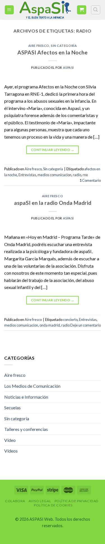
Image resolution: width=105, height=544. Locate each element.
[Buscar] (96, 9)
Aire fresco (38, 45)
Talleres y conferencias (26, 429)
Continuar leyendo (52, 150)
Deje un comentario (85, 325)
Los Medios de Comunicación (32, 386)
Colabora (15, 501)
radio (77, 175)
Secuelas (12, 407)
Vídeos (11, 450)
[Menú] (9, 10)
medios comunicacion (54, 175)
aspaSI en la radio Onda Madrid (52, 202)
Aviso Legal (40, 501)
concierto (70, 319)
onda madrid (49, 325)
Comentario (90, 180)
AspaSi (68, 67)
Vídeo (10, 440)
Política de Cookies (53, 505)
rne (85, 175)
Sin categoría (64, 45)
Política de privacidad (77, 501)
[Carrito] (81, 10)
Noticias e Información (26, 397)
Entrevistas (27, 175)
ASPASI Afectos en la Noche (52, 52)
